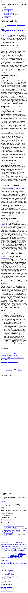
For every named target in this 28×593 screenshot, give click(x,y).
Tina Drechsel (4, 362)
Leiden (20, 550)
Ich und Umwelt (8, 11)
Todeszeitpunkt (12, 560)
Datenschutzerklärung (19, 512)
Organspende (18, 551)
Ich (25, 546)
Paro (12, 56)
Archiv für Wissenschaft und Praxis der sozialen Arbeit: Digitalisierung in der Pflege (12, 354)
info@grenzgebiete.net (6, 587)
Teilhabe (4, 561)
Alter (1, 542)
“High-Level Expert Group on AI (16, 188)
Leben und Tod (7, 10)
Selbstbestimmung (18, 557)
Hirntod (23, 546)
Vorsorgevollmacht (21, 563)
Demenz (23, 544)
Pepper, (9, 56)
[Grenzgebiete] (1, 1)
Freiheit (16, 546)
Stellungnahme (4, 258)
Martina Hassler (10, 115)
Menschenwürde (13, 551)
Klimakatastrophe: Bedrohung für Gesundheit (15, 530)
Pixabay (20, 370)
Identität (3, 548)
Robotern (3, 35)
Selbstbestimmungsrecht (5, 558)
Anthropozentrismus (6, 542)
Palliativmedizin (13, 554)
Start (5, 7)
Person (7, 557)
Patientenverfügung (16, 556)
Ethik (13, 546)
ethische (17, 163)
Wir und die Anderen (9, 13)
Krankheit (18, 548)
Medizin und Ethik (8, 9)
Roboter (13, 557)
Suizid (24, 558)
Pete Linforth (9, 370)
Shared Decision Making (14, 558)
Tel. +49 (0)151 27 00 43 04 (8, 588)
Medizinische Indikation (5, 551)
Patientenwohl (3, 557)
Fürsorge (20, 546)
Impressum (3, 591)
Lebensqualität (12, 550)
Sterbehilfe (21, 558)
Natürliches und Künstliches (11, 14)
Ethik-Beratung (7, 16)
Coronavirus (9, 544)
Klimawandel (14, 548)
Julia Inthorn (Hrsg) (13, 362)
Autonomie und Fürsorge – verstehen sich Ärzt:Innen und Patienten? (14, 526)
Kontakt (6, 17)
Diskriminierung (6, 546)
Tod (7, 560)
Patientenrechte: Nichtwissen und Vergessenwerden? (12, 532)
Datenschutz (10, 591)
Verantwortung (7, 563)
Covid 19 (17, 544)
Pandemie (22, 554)
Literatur (24, 550)
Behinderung (21, 542)
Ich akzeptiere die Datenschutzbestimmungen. (9, 516)
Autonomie (14, 542)
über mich (3, 501)
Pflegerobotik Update (12, 30)
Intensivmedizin (8, 548)
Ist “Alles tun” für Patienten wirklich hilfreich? (15, 528)
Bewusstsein (3, 544)
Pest (10, 557)
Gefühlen (10, 36)
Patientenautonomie (5, 555)
